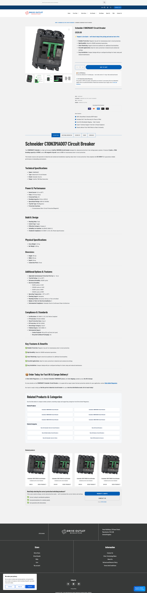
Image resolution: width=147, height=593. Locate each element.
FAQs (113, 13)
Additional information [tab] (67, 135)
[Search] (110, 7)
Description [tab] (55, 135)
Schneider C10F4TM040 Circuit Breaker (61, 478)
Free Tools (75, 13)
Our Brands (92, 13)
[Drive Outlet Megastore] (34, 13)
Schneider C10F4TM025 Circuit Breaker (86, 478)
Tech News (101, 13)
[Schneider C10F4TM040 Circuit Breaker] (61, 464)
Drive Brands (37, 556)
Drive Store (83, 13)
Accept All (30, 586)
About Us (108, 13)
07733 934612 (103, 501)
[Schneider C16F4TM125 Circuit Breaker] (36, 464)
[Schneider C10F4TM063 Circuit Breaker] (110, 464)
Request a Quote (102, 493)
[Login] (107, 7)
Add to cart (103, 67)
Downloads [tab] (91, 135)
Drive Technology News (110, 556)
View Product (42, 484)
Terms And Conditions (110, 565)
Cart (37, 562)
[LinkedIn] (79, 584)
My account (37, 565)
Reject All (20, 586)
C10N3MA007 (79, 100)
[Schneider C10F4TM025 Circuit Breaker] (86, 464)
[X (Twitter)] (73, 584)
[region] (20, 582)
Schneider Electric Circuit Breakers (66, 22)
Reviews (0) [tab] (77, 135)
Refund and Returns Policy (110, 562)
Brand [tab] (84, 135)
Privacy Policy (73, 588)
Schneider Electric (83, 102)
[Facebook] (68, 584)
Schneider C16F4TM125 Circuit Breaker (36, 478)
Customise (10, 586)
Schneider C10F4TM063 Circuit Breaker (110, 478)
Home (69, 13)
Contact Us (118, 7)
